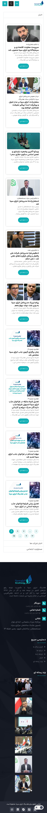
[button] (4, 3)
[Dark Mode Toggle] (39, 807)
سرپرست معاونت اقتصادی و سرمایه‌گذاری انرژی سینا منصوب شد (23, 47)
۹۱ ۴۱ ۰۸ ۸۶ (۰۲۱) (33, 606)
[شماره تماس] (44, 610)
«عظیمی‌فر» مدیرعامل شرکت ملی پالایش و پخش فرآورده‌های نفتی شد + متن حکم (24, 254)
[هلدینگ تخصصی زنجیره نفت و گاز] (39, 3)
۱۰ (31, 536)
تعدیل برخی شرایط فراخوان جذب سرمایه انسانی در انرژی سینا (25, 504)
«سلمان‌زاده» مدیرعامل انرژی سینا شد (24, 201)
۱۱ (25, 536)
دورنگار (37, 603)
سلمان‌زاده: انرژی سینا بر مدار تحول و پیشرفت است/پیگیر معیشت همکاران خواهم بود (24, 102)
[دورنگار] (44, 603)
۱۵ (13, 536)
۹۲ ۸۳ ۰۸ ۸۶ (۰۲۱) (32, 613)
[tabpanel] (24, 279)
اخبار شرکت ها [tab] (36, 543)
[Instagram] (12, 809)
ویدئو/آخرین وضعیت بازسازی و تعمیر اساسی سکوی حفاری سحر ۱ (24, 153)
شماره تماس (35, 610)
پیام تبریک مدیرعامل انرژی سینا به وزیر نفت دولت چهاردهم (25, 304)
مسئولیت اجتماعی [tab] (34, 549)
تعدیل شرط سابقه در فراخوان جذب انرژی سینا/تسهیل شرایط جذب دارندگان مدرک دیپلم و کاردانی (24, 403)
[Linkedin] (18, 809)
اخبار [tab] (40, 15)
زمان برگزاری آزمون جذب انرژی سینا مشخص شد (24, 352)
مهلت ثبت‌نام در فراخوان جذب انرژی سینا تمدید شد (23, 454)
